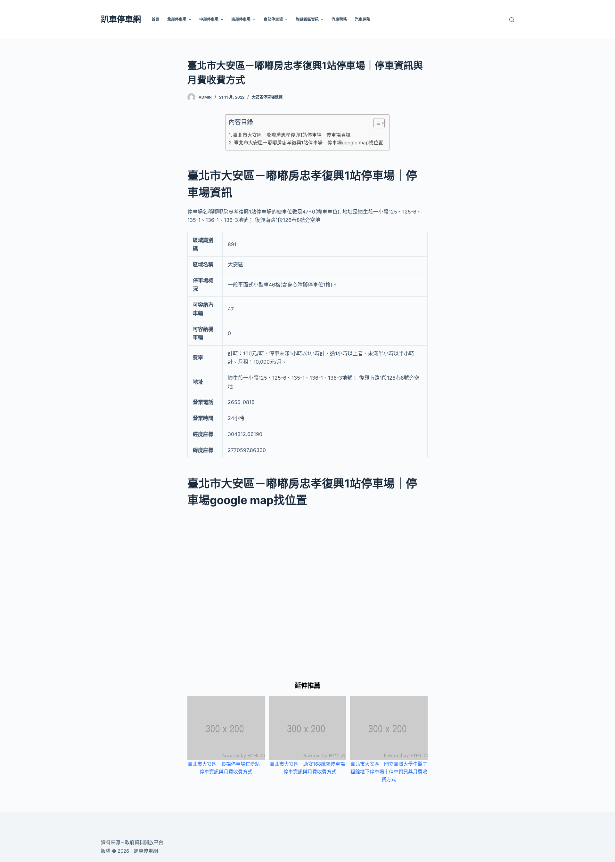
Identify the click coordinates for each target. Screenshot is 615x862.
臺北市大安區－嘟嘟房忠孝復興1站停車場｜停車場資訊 (291, 135)
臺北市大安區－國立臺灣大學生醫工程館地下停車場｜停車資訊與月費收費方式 (388, 771)
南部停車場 (240, 19)
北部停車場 (176, 19)
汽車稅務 (339, 19)
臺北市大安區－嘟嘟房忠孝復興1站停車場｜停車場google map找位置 (308, 143)
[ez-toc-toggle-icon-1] (376, 124)
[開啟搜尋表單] (511, 19)
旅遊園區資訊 (307, 19)
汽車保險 (362, 19)
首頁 (155, 19)
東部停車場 (273, 19)
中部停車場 (208, 19)
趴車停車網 (121, 19)
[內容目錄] (379, 123)
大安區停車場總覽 (267, 97)
